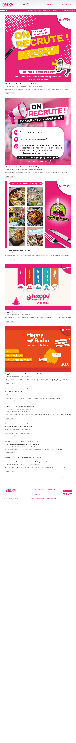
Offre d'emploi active (32, 86)
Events (25, 394)
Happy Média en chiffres (13, 312)
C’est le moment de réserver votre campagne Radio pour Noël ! (26, 462)
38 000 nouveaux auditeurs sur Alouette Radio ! (21, 409)
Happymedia (8, 86)
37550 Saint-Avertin (29, 3)
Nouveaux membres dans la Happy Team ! (19, 426)
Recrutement (39, 86)
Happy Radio (27, 376)
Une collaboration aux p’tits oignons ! (17, 250)
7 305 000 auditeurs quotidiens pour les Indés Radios (22, 444)
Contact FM (30, 464)
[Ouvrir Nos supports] (50, 10)
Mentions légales (8, 498)
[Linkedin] (4, 10)
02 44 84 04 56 (48, 4)
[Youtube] (6, 10)
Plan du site (15, 498)
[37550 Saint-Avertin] (24, 4)
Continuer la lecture (10, 93)
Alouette (25, 411)
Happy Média (24, 86)
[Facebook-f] (1, 10)
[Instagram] (2, 10)
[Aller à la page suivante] (70, 477)
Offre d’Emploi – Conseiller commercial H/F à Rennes (22, 84)
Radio (31, 376)
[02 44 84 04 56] (44, 4)
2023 (21, 86)
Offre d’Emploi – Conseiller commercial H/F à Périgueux (23, 167)
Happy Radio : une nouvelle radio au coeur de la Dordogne (24, 374)
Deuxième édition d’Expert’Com (15, 391)
